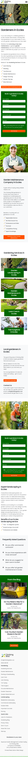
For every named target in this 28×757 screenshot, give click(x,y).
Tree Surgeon (5, 685)
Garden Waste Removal (7, 694)
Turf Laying (4, 683)
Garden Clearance (6, 691)
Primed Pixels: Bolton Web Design (14, 750)
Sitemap (3, 731)
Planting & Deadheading (7, 674)
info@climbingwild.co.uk (15, 391)
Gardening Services (9, 24)
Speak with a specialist (10, 380)
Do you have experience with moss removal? (15, 554)
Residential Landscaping (7, 700)
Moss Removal (7, 82)
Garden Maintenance (9, 74)
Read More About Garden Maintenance (14, 237)
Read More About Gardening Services (11, 87)
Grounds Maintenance (7, 688)
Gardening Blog (5, 720)
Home (2, 24)
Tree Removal (7, 71)
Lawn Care (4, 677)
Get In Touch (4, 725)
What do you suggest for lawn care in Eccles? (14, 561)
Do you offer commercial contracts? (14, 546)
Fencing (3, 711)
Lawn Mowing (7, 66)
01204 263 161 (4, 663)
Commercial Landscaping (8, 703)
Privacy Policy (5, 723)
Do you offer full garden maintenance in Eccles (14, 569)
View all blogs (14, 645)
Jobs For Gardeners (6, 717)
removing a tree (13, 44)
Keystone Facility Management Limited (12, 742)
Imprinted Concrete (6, 708)
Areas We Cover (19, 24)
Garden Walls (4, 705)
